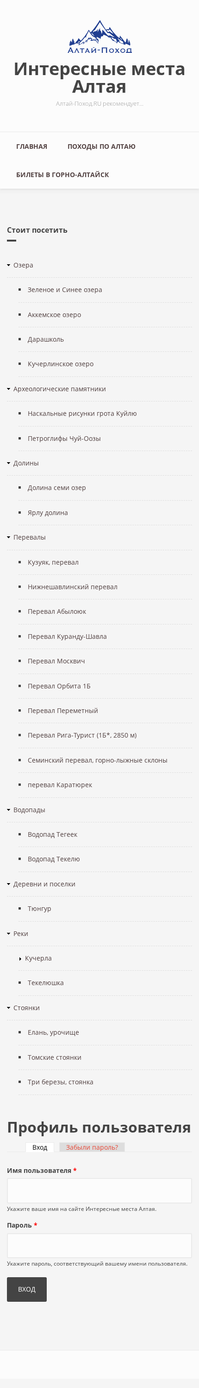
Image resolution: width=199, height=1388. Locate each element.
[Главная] (99, 36)
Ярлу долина (48, 512)
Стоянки (26, 1007)
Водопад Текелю (54, 858)
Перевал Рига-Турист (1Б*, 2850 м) (82, 735)
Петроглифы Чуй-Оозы (64, 438)
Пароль (22, 1225)
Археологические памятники (59, 388)
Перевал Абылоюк (57, 611)
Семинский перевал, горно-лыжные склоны (98, 760)
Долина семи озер (57, 487)
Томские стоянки (54, 1057)
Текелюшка (46, 982)
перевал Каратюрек (60, 784)
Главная (31, 146)
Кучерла (38, 958)
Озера (23, 265)
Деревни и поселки (44, 883)
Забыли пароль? (92, 1147)
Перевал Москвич (56, 660)
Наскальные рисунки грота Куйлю (82, 413)
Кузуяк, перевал (53, 562)
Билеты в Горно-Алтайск (62, 174)
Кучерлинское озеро (60, 363)
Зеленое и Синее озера (65, 289)
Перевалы (29, 537)
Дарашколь (46, 339)
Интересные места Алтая (99, 77)
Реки (20, 933)
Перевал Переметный (63, 710)
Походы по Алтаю (102, 146)
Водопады (29, 809)
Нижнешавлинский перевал (73, 586)
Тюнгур (39, 908)
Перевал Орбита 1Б (59, 685)
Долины (26, 462)
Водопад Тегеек (52, 834)
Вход (43, 1147)
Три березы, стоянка (60, 1081)
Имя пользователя (42, 1170)
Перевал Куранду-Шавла (67, 636)
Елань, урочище (53, 1032)
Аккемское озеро (54, 314)
